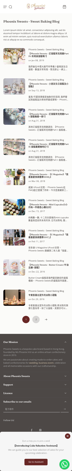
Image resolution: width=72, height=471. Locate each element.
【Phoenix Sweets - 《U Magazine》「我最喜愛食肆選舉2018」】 (48, 175)
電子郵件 (9, 409)
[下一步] (46, 319)
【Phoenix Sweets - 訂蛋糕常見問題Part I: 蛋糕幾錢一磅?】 (48, 115)
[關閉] (67, 436)
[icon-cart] (64, 6)
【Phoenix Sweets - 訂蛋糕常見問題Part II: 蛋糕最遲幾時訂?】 (48, 145)
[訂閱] (65, 409)
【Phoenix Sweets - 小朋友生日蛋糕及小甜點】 (48, 85)
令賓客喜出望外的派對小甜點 (42, 295)
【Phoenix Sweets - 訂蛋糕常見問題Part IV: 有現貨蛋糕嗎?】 (48, 54)
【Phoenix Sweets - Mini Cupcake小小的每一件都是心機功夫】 (47, 205)
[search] (10, 6)
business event (46, 362)
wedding (33, 362)
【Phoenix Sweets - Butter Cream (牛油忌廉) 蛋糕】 (48, 266)
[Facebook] (31, 430)
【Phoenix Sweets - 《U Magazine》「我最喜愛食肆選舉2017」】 (48, 236)
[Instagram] (40, 430)
